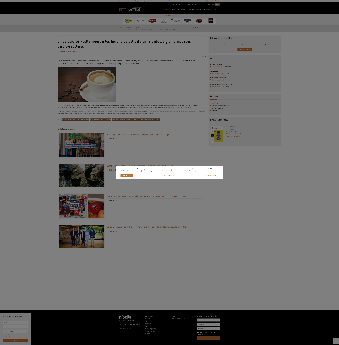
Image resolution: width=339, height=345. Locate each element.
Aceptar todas (127, 175)
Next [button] (219, 21)
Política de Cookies (169, 175)
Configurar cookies (210, 175)
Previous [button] (120, 21)
